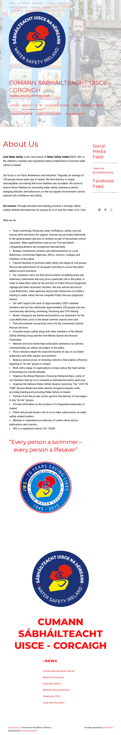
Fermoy (13, 7)
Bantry (12, 3)
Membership (75, 113)
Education (20, 113)
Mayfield (35, 7)
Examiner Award (51, 683)
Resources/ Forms (88, 105)
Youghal (47, 7)
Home (14, 105)
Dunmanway (64, 3)
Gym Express (14, 727)
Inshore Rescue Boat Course (58, 671)
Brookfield (24, 3)
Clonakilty (37, 3)
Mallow (24, 7)
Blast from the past (53, 677)
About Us (30, 105)
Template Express (29, 730)
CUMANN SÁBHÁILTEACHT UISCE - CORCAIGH (60, 633)
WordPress (108, 727)
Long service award (53, 702)
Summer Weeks (57, 105)
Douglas (50, 3)
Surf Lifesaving (49, 113)
